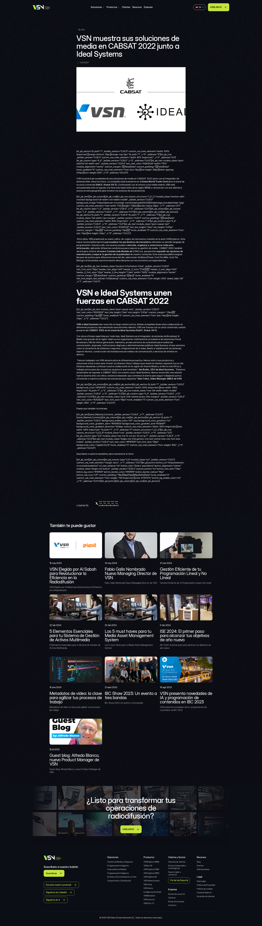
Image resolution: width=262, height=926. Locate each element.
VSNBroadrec (149, 895)
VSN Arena (148, 888)
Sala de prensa (203, 869)
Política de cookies (205, 889)
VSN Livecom (149, 899)
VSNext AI (148, 865)
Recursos (137, 7)
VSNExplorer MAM (151, 862)
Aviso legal (201, 881)
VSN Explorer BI (150, 877)
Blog (198, 862)
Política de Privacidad (206, 885)
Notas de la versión (176, 901)
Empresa (148, 7)
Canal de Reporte (204, 892)
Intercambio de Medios (116, 869)
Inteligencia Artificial (152, 892)
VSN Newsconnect (152, 880)
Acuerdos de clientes (206, 896)
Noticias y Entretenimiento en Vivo (121, 877)
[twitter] (96, 503)
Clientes (126, 7)
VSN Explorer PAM (151, 869)
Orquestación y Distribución (119, 880)
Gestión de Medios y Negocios (120, 862)
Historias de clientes (176, 862)
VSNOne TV (149, 903)
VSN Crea (148, 884)
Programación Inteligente (118, 865)
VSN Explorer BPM (151, 873)
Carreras (172, 898)
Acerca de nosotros (176, 894)
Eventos (200, 865)
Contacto (172, 905)
